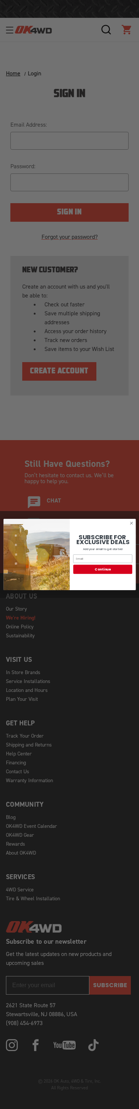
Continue (102, 569)
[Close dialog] (131, 523)
